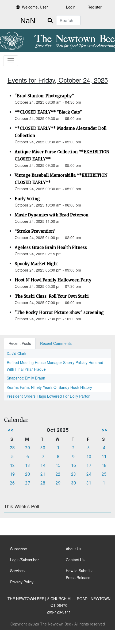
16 (73, 465)
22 (58, 474)
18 (104, 465)
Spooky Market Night (36, 263)
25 (104, 474)
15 (58, 465)
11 (104, 456)
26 (12, 483)
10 (88, 456)
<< (10, 430)
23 (73, 474)
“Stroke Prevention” (35, 231)
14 (42, 465)
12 (12, 465)
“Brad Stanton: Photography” (44, 95)
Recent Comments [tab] (56, 343)
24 (88, 474)
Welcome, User (35, 7)
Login (70, 7)
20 (27, 474)
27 (27, 483)
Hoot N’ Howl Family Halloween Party (53, 279)
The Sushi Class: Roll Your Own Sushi (52, 296)
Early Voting (27, 198)
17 (88, 465)
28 (12, 447)
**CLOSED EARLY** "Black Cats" (48, 112)
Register (94, 7)
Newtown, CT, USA (27, 20)
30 (42, 447)
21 (42, 474)
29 (27, 447)
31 (88, 483)
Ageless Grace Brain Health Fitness (51, 247)
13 (27, 465)
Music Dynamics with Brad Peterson (51, 214)
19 (12, 474)
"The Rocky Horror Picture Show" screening (59, 312)
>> (104, 430)
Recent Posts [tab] (20, 343)
